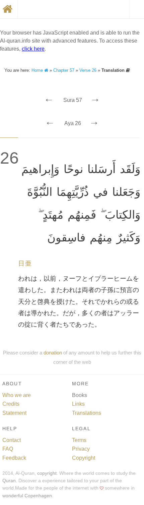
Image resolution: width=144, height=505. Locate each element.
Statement (14, 413)
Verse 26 (87, 70)
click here (33, 49)
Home (37, 70)
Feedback (14, 458)
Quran (9, 480)
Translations (86, 413)
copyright (47, 473)
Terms (79, 440)
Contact (11, 440)
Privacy (81, 449)
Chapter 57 (63, 70)
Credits (10, 404)
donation (53, 352)
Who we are (16, 395)
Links (78, 404)
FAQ (7, 449)
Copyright (83, 458)
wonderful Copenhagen (27, 495)
